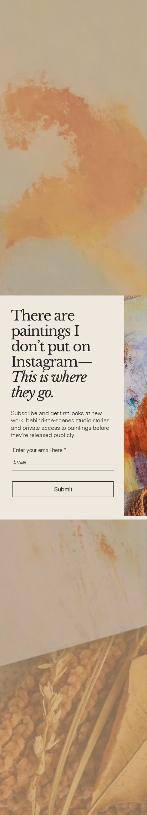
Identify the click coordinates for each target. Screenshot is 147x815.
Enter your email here (37, 450)
